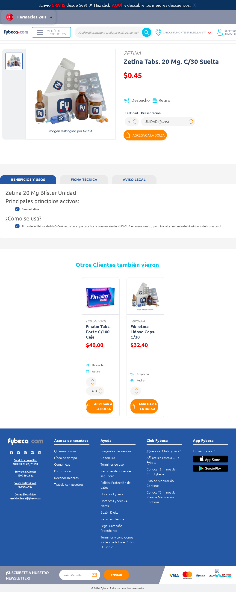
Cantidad (131, 113)
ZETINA (132, 53)
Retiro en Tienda (112, 519)
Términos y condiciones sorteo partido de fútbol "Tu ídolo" (117, 542)
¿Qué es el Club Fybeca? (163, 451)
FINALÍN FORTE (96, 321)
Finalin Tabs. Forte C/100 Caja (98, 331)
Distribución (62, 471)
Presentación (151, 113)
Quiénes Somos (65, 451)
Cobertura (107, 457)
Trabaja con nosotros (68, 484)
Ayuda (106, 440)
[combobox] (113, 32)
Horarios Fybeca (111, 494)
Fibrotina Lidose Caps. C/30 (142, 331)
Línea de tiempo (65, 457)
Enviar (116, 575)
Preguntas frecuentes (115, 451)
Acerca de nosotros (71, 440)
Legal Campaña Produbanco (111, 528)
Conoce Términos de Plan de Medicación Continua (161, 497)
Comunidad (62, 464)
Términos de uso (112, 464)
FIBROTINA (137, 321)
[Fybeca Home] (16, 32)
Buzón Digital (109, 512)
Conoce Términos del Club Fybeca (162, 471)
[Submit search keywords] (146, 32)
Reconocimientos (66, 477)
